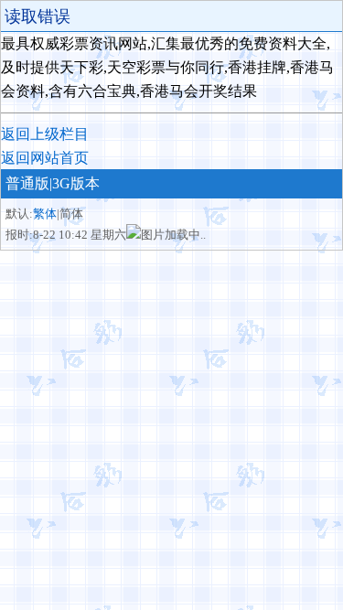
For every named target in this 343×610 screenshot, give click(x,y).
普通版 (27, 183)
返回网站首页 (45, 158)
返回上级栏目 (45, 134)
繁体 (45, 213)
